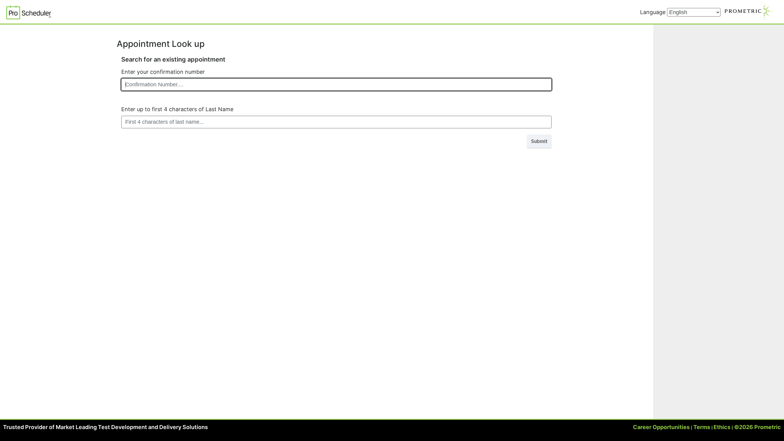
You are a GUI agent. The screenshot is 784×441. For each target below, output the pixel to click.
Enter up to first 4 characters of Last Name (177, 109)
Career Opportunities (661, 427)
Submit (539, 141)
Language (653, 12)
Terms (701, 427)
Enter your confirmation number (163, 72)
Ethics (722, 427)
